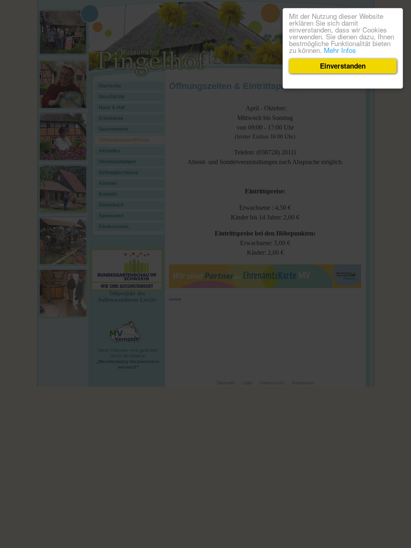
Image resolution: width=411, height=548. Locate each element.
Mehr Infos (340, 50)
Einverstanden (343, 66)
